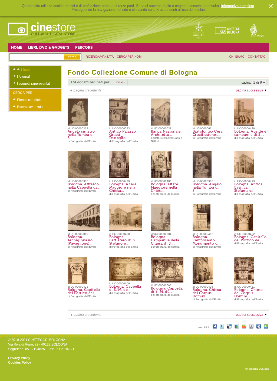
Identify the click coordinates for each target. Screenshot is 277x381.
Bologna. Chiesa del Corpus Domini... (207, 293)
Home (16, 47)
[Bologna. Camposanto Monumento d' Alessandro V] (201, 230)
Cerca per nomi (129, 56)
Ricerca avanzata (30, 107)
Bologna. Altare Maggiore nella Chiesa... (123, 187)
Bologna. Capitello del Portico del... (250, 238)
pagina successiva (249, 90)
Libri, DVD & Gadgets (48, 47)
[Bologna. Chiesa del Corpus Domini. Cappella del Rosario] (244, 283)
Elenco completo (29, 100)
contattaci (257, 56)
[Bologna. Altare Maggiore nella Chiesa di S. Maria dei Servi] (119, 177)
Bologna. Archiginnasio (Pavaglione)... (80, 240)
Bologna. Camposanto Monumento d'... (207, 240)
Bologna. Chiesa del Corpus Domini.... (248, 293)
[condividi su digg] (251, 327)
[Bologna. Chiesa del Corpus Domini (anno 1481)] (203, 283)
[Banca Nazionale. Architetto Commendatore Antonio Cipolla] (160, 124)
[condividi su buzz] (237, 327)
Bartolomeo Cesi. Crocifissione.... (208, 133)
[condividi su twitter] (222, 327)
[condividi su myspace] (259, 327)
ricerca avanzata (100, 56)
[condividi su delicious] (229, 327)
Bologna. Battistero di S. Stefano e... (122, 240)
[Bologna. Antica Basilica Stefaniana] (244, 177)
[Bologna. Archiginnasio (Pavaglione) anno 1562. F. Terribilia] (85, 230)
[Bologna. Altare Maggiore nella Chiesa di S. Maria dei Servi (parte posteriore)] (161, 177)
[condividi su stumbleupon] (266, 327)
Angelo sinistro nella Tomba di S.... (81, 134)
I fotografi (24, 76)
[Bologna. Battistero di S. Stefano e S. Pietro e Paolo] (127, 230)
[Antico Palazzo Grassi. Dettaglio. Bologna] (118, 124)
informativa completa (237, 6)
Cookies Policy (19, 362)
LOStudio (264, 368)
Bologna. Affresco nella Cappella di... (84, 185)
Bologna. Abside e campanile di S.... (250, 133)
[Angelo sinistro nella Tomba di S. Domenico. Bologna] (78, 124)
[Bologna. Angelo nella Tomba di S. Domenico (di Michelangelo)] (202, 177)
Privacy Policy (19, 358)
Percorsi (84, 47)
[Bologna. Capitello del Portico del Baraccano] (243, 230)
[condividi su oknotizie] (244, 327)
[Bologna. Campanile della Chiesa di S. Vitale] (160, 230)
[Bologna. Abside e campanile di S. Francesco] (244, 124)
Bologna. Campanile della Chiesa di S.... (165, 240)
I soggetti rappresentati (34, 84)
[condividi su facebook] (215, 327)
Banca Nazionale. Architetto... (166, 133)
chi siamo (237, 56)
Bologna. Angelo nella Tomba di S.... (207, 187)
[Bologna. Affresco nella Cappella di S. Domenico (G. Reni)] (85, 177)
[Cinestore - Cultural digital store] (42, 38)
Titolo (120, 82)
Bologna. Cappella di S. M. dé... (125, 288)
